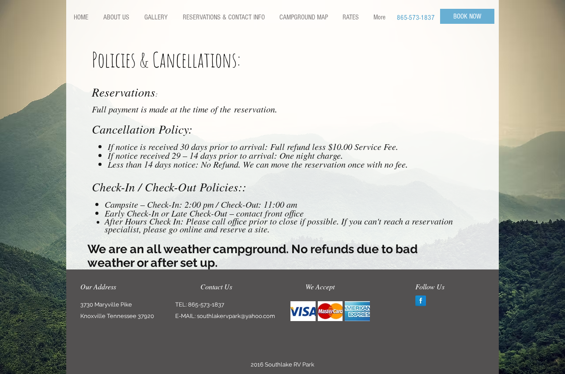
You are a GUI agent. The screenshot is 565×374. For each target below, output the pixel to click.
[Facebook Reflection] (420, 300)
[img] (303, 311)
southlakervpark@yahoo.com (236, 316)
